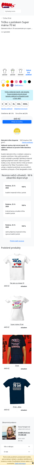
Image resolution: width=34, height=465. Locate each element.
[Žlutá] (7, 81)
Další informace (20, 463)
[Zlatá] (3, 85)
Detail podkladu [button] (27, 142)
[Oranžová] (7, 85)
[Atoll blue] (25, 81)
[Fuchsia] (20, 81)
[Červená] (12, 81)
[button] (28, 72)
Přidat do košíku (17, 122)
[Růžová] (16, 81)
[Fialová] (12, 85)
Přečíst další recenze (17, 241)
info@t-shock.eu (24, 433)
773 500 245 (22, 435)
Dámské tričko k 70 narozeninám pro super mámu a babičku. (17, 28)
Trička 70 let (7, 18)
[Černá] (29, 81)
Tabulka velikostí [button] (6, 109)
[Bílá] (3, 81)
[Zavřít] (33, 463)
